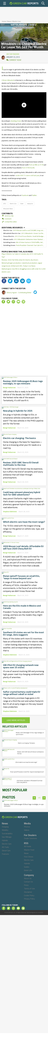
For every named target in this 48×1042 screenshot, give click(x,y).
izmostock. (40, 912)
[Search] (43, 3)
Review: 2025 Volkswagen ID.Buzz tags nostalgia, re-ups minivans (23, 382)
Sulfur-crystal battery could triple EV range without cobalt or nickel (21, 693)
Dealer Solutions (30, 838)
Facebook (25, 195)
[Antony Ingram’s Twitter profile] (33, 292)
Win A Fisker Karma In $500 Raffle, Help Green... (24, 242)
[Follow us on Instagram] (13, 301)
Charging (5, 826)
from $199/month (28, 167)
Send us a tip (9, 215)
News (9, 21)
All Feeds (27, 846)
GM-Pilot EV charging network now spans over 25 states (20, 666)
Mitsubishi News (8, 208)
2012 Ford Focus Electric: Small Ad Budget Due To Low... (24, 236)
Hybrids (5, 840)
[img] (4, 281)
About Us (27, 878)
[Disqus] (24, 340)
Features (5, 854)
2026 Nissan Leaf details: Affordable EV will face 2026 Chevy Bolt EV (23, 547)
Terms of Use (29, 888)
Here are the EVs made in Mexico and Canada (22, 606)
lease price (30, 203)
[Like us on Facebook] (3, 301)
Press (26, 885)
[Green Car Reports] (24, 3)
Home (4, 21)
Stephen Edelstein (10, 511)
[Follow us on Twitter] (8, 301)
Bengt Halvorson (9, 387)
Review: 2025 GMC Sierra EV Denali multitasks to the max (21, 463)
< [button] (34, 798)
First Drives (28, 856)
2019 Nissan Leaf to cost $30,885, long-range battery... (24, 230)
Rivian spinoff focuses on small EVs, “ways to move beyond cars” (21, 577)
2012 (4, 203)
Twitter (34, 195)
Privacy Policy (29, 898)
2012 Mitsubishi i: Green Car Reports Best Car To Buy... (24, 233)
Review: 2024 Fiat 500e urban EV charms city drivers (20, 259)
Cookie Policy (29, 895)
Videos (26, 830)
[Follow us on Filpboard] (23, 301)
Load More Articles (16, 720)
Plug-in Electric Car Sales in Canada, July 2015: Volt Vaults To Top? (22, 255)
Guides (26, 867)
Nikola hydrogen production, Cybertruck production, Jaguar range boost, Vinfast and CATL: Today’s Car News (22, 264)
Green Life (28, 870)
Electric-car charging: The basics (19, 438)
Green (22, 203)
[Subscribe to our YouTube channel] (18, 301)
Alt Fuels (5, 847)
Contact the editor (10, 221)
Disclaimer (28, 892)
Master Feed (29, 850)
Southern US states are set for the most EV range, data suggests (23, 633)
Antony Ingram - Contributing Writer (19, 292)
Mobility (5, 830)
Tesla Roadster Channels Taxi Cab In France (24, 245)
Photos (27, 826)
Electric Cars (16, 21)
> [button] (44, 798)
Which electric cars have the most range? (24, 522)
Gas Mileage (7, 837)
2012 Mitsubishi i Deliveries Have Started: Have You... (24, 239)
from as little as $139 (36, 164)
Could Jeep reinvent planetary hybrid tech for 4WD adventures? (21, 493)
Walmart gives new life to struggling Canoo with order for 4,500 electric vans (23, 270)
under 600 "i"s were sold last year (27, 175)
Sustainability (7, 833)
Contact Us (28, 881)
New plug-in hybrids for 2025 (17, 411)
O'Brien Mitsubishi (8, 80)
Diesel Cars (6, 850)
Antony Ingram (12, 53)
